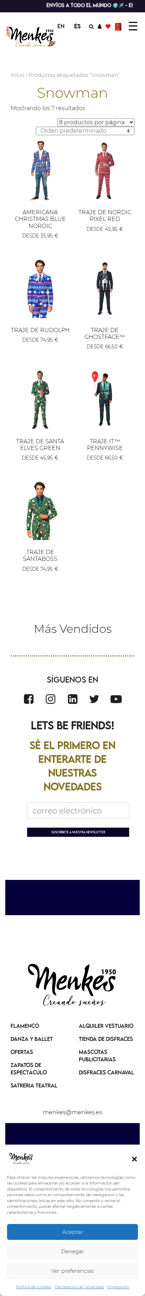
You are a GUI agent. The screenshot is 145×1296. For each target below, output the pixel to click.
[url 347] (40, 288)
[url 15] (119, 26)
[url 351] (40, 399)
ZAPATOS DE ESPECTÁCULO (29, 1068)
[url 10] (31, 36)
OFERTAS (22, 1052)
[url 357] (28, 699)
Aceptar (72, 1232)
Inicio (17, 75)
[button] (134, 1158)
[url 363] (72, 986)
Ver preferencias (72, 1270)
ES (77, 26)
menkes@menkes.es (72, 1112)
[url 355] (40, 510)
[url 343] (40, 170)
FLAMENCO (25, 1025)
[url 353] (104, 399)
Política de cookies (33, 1286)
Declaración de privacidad (79, 1286)
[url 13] (99, 26)
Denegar (72, 1251)
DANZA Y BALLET (32, 1039)
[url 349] (104, 288)
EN (60, 26)
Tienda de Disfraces (106, 1039)
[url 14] (108, 26)
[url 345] (104, 170)
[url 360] (94, 699)
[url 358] (50, 699)
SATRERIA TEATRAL (34, 1085)
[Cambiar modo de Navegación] (133, 26)
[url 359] (72, 699)
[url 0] (21, 1159)
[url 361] (116, 699)
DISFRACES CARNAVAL (106, 1072)
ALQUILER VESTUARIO (106, 1025)
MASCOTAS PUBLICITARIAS (97, 1055)
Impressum (118, 1286)
